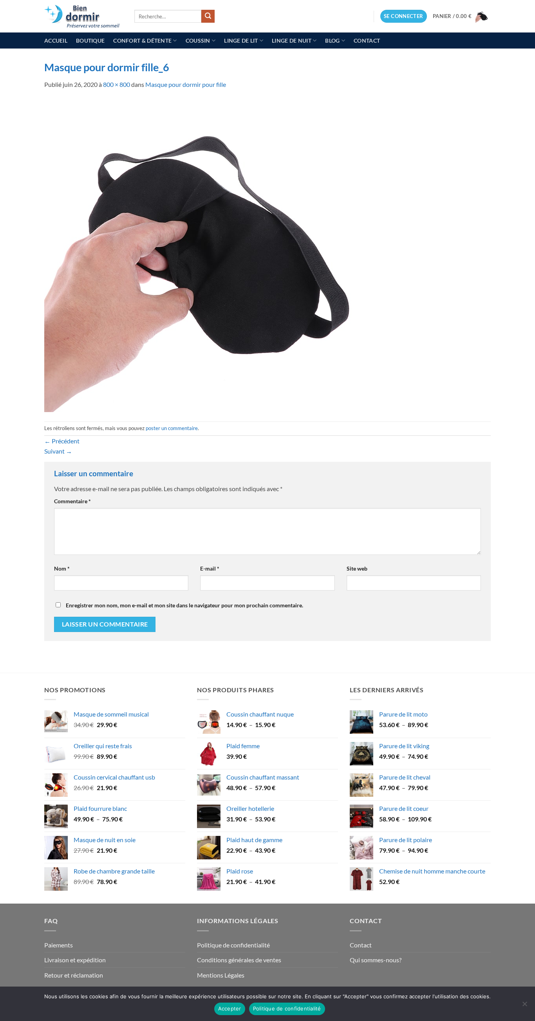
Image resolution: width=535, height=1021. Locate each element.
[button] (403, 16)
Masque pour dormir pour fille (185, 84)
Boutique (90, 40)
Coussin (198, 40)
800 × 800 (116, 84)
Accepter (229, 1008)
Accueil (55, 40)
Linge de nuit (291, 40)
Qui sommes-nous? (375, 959)
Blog (332, 40)
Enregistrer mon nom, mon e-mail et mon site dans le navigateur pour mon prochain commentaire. (184, 605)
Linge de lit (241, 40)
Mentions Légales (220, 975)
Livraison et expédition (75, 959)
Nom (62, 568)
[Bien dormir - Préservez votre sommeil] (83, 16)
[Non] (524, 1006)
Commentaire (72, 501)
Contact (367, 40)
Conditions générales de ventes (239, 959)
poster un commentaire (172, 428)
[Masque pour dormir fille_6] (201, 254)
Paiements (58, 945)
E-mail (209, 568)
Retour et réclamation (73, 975)
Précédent (62, 441)
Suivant (58, 451)
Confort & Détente (142, 40)
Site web (357, 568)
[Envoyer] (208, 16)
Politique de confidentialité (233, 945)
